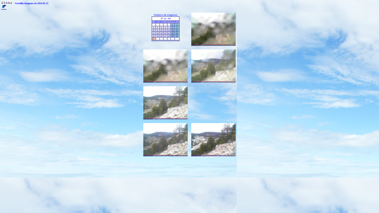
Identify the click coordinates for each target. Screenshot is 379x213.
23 (177, 33)
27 (165, 36)
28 (169, 36)
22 (173, 33)
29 (173, 36)
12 (161, 30)
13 (165, 30)
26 (161, 36)
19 (161, 33)
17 (154, 33)
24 (154, 36)
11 (158, 30)
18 (158, 33)
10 (154, 30)
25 (158, 36)
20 (165, 33)
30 (177, 36)
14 (169, 30)
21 (169, 33)
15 (173, 30)
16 (177, 30)
